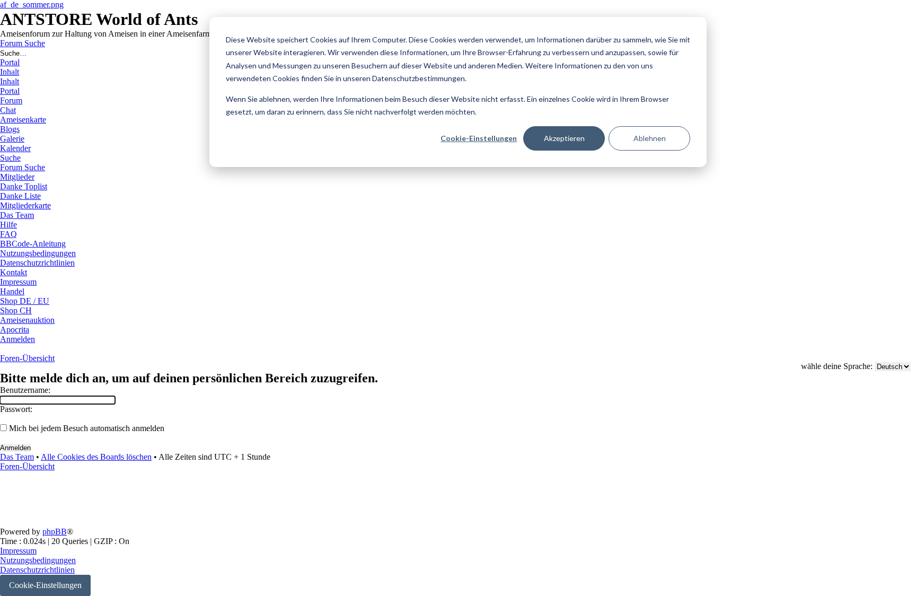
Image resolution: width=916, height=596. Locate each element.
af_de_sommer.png (32, 4)
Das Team (17, 456)
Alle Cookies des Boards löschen (96, 456)
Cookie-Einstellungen (479, 138)
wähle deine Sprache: (837, 366)
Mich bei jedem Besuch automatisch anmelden (85, 428)
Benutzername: (25, 390)
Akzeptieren (564, 138)
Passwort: (16, 409)
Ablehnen (649, 138)
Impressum (18, 550)
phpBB (54, 531)
